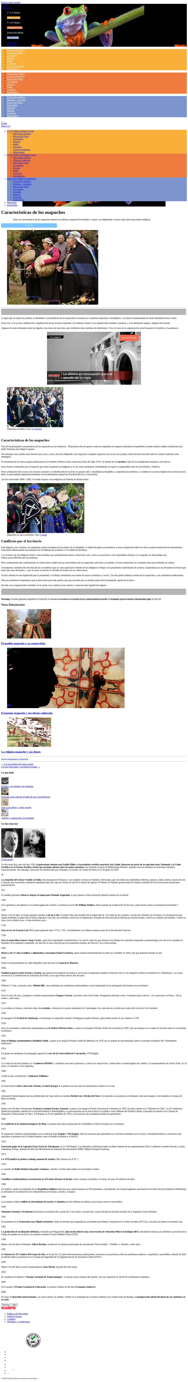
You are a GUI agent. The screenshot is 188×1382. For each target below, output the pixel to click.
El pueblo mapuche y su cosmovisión (23, 643)
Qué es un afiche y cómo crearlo (16, 807)
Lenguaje (11, 63)
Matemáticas (13, 69)
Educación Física (15, 53)
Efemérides (12, 45)
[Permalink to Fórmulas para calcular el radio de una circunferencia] (5, 794)
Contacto (11, 1319)
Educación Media (21, 178)
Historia (10, 58)
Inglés (10, 61)
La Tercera (37, 429)
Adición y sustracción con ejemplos (17, 818)
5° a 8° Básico (21, 155)
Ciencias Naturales (15, 66)
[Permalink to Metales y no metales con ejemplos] (5, 783)
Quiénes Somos (14, 1316)
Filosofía (11, 108)
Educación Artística (16, 50)
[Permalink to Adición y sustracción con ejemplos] (5, 815)
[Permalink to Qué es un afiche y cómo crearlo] (5, 805)
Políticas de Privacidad (17, 1314)
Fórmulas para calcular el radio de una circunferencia (25, 797)
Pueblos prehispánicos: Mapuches (14, 759)
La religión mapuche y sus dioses (21, 751)
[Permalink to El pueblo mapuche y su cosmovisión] (29, 637)
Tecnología (12, 55)
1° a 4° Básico (20, 131)
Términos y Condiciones (18, 1321)
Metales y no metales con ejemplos (17, 786)
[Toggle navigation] (2, 121)
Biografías (12, 42)
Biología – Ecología (16, 100)
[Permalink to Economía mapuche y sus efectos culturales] (66, 707)
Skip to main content (10, 2)
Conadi (43, 535)
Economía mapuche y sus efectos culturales (27, 713)
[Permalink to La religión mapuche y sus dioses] (29, 746)
